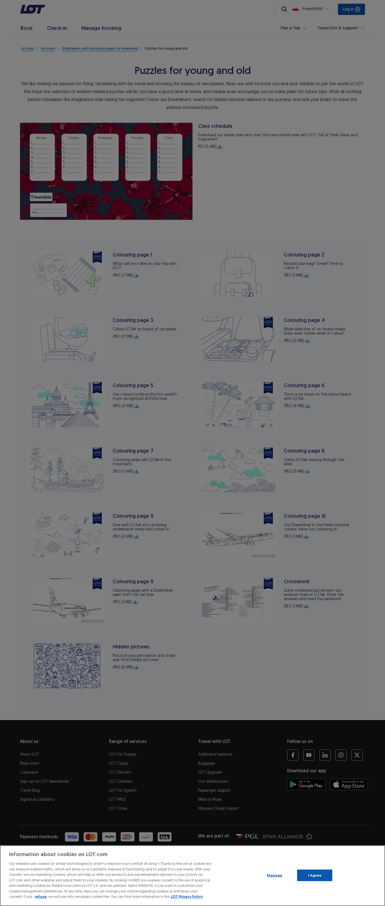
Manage (274, 875)
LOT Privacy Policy (187, 896)
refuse (41, 896)
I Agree (314, 875)
